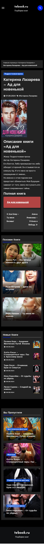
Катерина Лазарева (26, 63)
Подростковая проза (13, 74)
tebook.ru (21, 6)
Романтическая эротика (18, 480)
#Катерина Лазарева (28, 96)
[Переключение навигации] (3, 8)
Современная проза (16, 506)
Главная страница (10, 63)
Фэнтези (11, 455)
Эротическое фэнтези (17, 429)
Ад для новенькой (18, 202)
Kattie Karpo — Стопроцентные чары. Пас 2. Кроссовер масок (16, 355)
